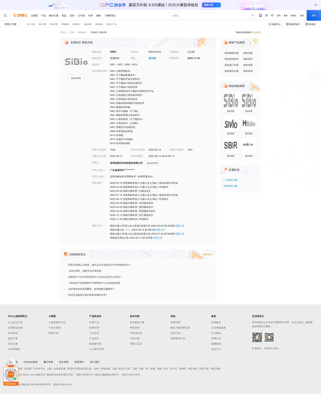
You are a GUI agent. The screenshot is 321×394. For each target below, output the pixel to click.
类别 (133, 58)
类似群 (95, 64)
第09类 (152, 58)
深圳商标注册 (230, 186)
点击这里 (257, 32)
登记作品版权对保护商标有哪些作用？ (88, 294)
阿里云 (63, 32)
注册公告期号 (176, 149)
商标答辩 (248, 58)
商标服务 (82, 32)
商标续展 (248, 52)
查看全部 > (208, 254)
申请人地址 (98, 170)
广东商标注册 (230, 180)
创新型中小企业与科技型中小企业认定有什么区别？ (95, 276)
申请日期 (174, 58)
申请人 (95, 162)
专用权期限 (136, 156)
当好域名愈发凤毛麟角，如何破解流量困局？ (91, 288)
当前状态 (174, 51)
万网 (72, 32)
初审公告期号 (99, 149)
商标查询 (248, 71)
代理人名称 (98, 176)
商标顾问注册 (232, 71)
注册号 (134, 51)
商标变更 (248, 65)
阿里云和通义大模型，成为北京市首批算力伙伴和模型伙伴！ (99, 264)
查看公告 (179, 225)
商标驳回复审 (232, 58)
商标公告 (96, 225)
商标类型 (96, 58)
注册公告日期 (99, 156)
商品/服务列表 (99, 70)
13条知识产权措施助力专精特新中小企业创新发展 (94, 282)
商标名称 (96, 51)
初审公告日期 (138, 149)
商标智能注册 (232, 52)
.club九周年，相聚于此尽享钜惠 (84, 270)
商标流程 (96, 182)
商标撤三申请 (232, 65)
